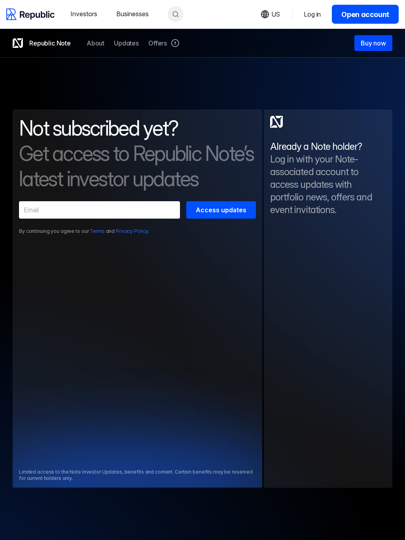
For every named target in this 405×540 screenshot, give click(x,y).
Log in (312, 14)
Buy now (373, 43)
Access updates (221, 210)
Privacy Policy (132, 231)
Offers (157, 43)
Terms (97, 231)
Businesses (132, 14)
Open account (365, 14)
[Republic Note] (276, 122)
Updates (126, 43)
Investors (83, 14)
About (95, 43)
